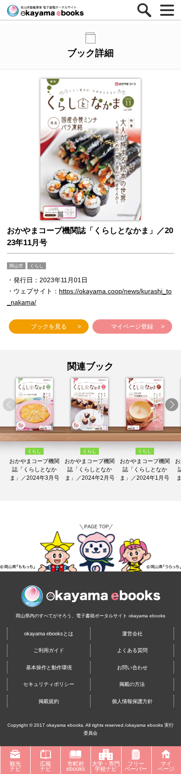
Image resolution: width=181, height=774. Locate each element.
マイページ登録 (132, 326)
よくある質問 (132, 650)
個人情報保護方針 (132, 701)
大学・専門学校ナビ (106, 766)
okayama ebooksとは (48, 633)
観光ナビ (15, 766)
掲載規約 (49, 701)
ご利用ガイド (48, 650)
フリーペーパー (136, 766)
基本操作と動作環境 (49, 667)
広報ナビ (45, 766)
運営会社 (132, 633)
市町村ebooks (75, 766)
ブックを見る (49, 326)
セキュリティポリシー (48, 684)
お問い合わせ (132, 667)
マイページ (166, 766)
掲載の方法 (132, 684)
